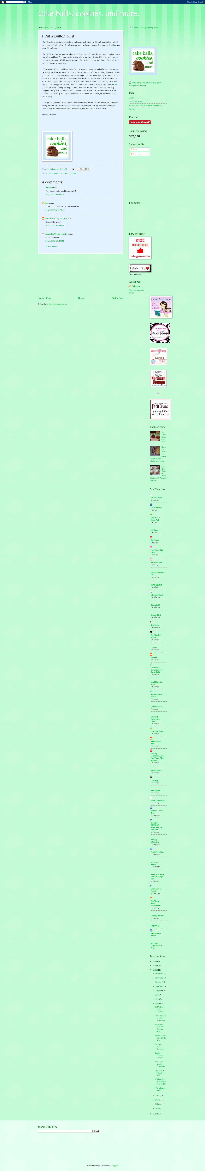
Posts (134, 149)
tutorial (73, 173)
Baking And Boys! (156, 742)
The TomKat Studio (156, 636)
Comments (136, 154)
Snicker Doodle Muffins (159, 1055)
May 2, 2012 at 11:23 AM (55, 210)
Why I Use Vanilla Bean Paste (160, 1064)
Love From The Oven (157, 551)
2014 (155, 961)
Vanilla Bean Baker (156, 934)
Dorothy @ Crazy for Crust (56, 218)
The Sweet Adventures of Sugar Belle (156, 669)
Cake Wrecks (156, 507)
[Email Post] (73, 169)
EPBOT (154, 657)
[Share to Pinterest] (88, 169)
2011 (155, 1113)
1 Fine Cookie (156, 706)
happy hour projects (61, 173)
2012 (155, 969)
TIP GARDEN (156, 584)
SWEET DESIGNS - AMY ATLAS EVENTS (156, 826)
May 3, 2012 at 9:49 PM (54, 241)
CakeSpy (154, 780)
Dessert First (156, 615)
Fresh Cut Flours (158, 800)
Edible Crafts (156, 497)
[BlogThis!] (80, 169)
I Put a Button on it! (160, 1089)
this (116, 84)
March (158, 1099)
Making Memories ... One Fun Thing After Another (157, 757)
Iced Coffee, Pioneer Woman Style (159, 1028)
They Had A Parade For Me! (160, 1072)
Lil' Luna (154, 530)
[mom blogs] (143, 27)
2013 (155, 965)
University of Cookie (156, 889)
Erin (47, 203)
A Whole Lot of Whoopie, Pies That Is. (160, 1081)
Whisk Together (157, 851)
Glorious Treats (157, 595)
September (159, 986)
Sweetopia (155, 625)
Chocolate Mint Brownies (159, 1046)
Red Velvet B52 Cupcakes (159, 1009)
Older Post (117, 298)
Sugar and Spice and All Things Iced (157, 876)
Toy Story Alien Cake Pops (163, 437)
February (159, 1104)
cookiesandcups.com (158, 573)
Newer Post (44, 298)
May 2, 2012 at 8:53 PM (54, 225)
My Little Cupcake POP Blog (156, 945)
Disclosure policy (136, 101)
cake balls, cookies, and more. (88, 12)
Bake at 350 (155, 605)
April (157, 1095)
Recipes (132, 109)
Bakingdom (155, 790)
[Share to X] (83, 169)
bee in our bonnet (155, 863)
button (50, 173)
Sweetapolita (156, 770)
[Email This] (78, 169)
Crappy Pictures (157, 915)
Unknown (49, 187)
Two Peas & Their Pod (155, 518)
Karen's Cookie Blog (157, 811)
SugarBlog (155, 925)
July (157, 994)
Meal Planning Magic (157, 683)
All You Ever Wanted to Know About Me (145, 105)
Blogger (114, 1165)
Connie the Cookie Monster (56, 233)
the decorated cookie (156, 695)
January (158, 1108)
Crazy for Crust (157, 731)
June (157, 999)
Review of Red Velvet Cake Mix (160, 1037)
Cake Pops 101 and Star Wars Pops (160, 1018)
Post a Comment (51, 246)
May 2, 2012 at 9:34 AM (54, 194)
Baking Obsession (155, 840)
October (158, 982)
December (159, 973)
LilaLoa (154, 647)
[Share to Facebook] (86, 169)
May (157, 1003)
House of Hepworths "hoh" (155, 719)
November (159, 977)
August (158, 990)
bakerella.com (156, 562)
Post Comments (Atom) (58, 304)
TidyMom (155, 540)
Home (81, 298)
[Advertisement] (81, 274)
